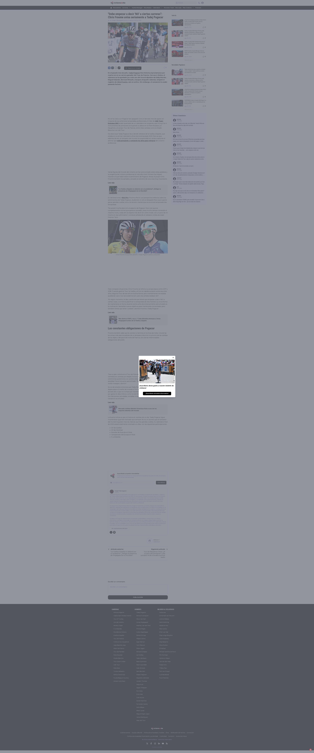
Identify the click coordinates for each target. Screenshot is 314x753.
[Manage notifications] (310, 749)
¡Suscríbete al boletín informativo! (157, 393)
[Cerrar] (173, 357)
